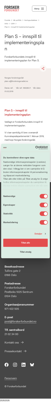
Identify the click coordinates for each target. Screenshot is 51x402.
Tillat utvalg (25, 252)
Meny (36, 8)
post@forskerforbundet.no (20, 321)
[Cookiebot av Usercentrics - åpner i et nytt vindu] (36, 148)
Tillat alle (25, 243)
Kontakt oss (12, 342)
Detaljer (38, 234)
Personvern (11, 378)
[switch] (44, 205)
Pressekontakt (13, 351)
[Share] (43, 68)
